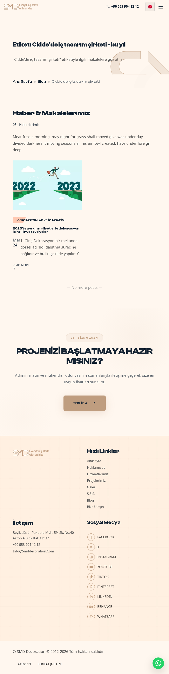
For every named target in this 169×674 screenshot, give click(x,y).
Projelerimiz (96, 480)
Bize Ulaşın (95, 506)
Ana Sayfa (22, 81)
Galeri (91, 487)
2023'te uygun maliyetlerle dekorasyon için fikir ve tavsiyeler (46, 230)
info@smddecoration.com (33, 551)
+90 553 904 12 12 (26, 544)
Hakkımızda (96, 467)
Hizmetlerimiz (98, 474)
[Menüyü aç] (160, 6)
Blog (42, 81)
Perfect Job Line (50, 664)
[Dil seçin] (150, 6)
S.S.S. (91, 493)
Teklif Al (81, 403)
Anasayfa (94, 461)
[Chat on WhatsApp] (158, 663)
